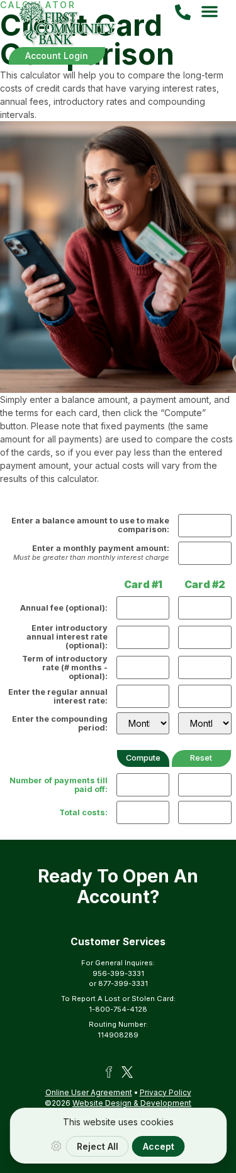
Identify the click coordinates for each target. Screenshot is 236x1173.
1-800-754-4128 (118, 1009)
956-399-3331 (118, 973)
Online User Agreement (88, 1092)
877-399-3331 (123, 983)
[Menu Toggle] (209, 11)
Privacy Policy (165, 1092)
